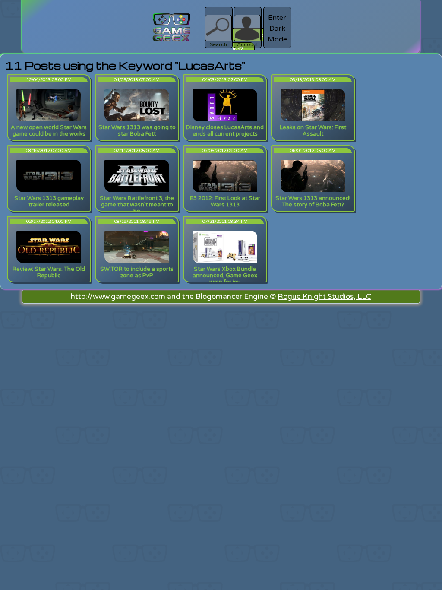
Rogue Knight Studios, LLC (324, 296)
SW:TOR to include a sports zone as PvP (137, 272)
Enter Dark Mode (277, 28)
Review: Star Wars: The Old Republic (49, 272)
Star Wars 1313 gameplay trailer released (49, 201)
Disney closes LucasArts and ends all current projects (225, 130)
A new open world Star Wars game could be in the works (49, 130)
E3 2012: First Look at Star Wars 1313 (225, 201)
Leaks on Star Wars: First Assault (313, 130)
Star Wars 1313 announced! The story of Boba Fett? (312, 201)
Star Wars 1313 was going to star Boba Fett (137, 130)
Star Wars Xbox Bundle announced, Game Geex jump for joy (225, 275)
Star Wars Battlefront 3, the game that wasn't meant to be (137, 205)
